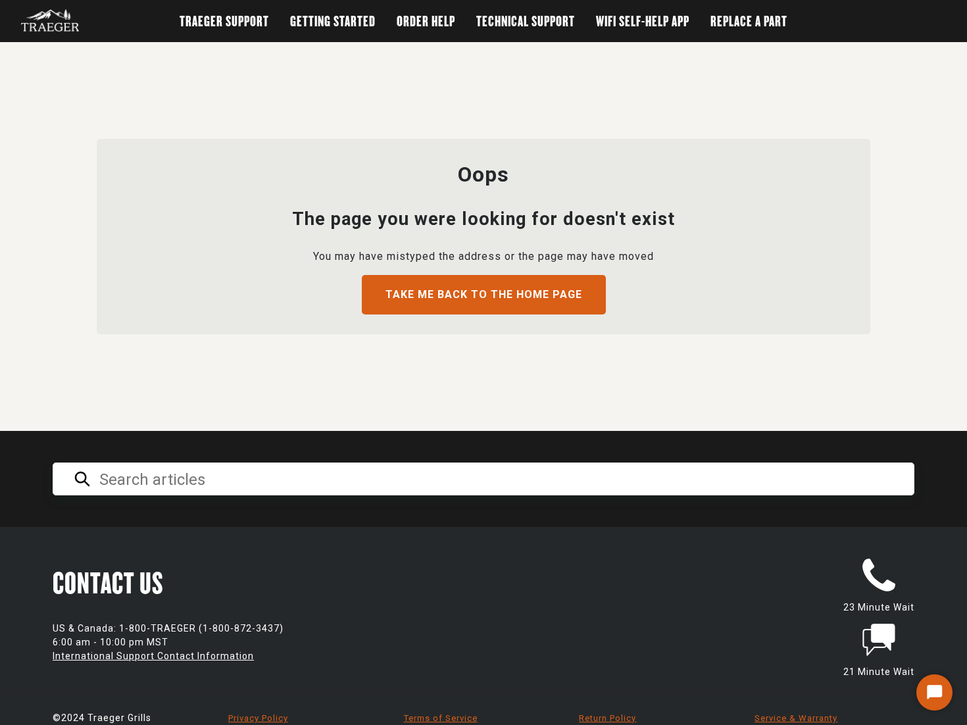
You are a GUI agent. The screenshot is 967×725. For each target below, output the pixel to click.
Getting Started (333, 20)
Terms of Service (441, 718)
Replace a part (748, 20)
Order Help (426, 20)
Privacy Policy (258, 718)
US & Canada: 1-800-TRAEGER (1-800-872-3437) (168, 628)
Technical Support (525, 20)
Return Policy (607, 718)
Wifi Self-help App (642, 20)
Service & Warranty (796, 718)
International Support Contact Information (153, 656)
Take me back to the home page (483, 294)
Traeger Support (224, 20)
